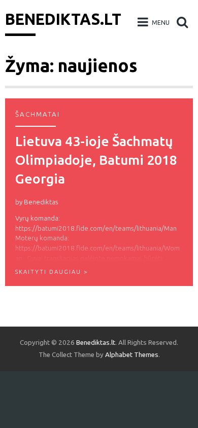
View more (99, 192)
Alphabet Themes (131, 355)
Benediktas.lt (63, 19)
